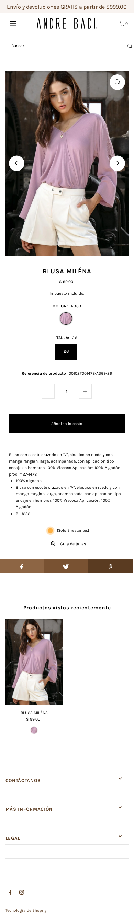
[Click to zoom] (117, 82)
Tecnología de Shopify (26, 910)
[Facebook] (10, 893)
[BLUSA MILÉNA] (34, 662)
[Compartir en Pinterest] (110, 566)
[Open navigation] (21, 23)
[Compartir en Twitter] (66, 566)
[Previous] (16, 163)
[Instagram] (21, 893)
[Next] (117, 163)
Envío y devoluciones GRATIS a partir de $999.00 (67, 6)
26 (66, 351)
